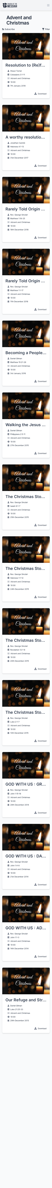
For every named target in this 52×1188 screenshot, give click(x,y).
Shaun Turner (16, 71)
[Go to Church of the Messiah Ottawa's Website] (9, 5)
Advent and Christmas (20, 78)
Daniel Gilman (16, 358)
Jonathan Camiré (17, 143)
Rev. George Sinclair (19, 215)
